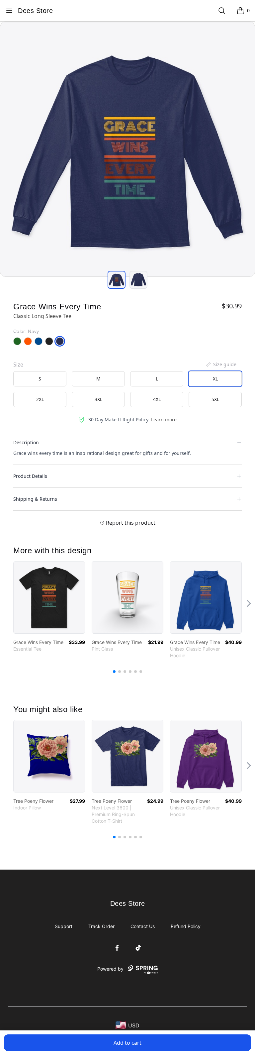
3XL (98, 399)
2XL (40, 399)
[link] (49, 597)
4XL (157, 399)
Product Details (30, 476)
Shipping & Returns (35, 499)
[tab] (116, 279)
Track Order (101, 926)
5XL (215, 399)
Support (63, 926)
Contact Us (142, 926)
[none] (220, 364)
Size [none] (18, 364)
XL (215, 378)
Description (26, 442)
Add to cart (127, 1042)
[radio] (39, 378)
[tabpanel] (127, 149)
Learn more (164, 419)
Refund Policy (186, 926)
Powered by (110, 969)
